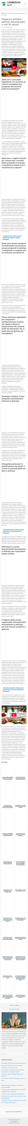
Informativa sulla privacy (14, 1119)
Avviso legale (14, 1121)
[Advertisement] (14, 105)
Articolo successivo (14, 1009)
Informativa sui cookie (14, 1122)
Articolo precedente (14, 1005)
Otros (3, 27)
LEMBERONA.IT (13, 4)
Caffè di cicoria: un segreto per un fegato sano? (13, 1093)
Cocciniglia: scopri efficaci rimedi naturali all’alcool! (14, 1063)
